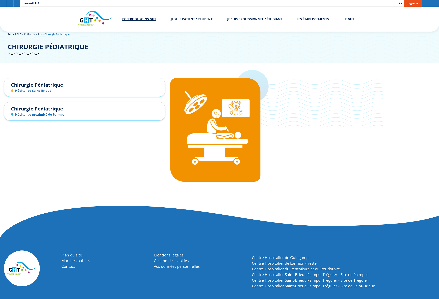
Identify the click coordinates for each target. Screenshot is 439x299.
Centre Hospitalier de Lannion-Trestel (285, 263)
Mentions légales (168, 254)
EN (400, 3)
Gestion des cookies (171, 260)
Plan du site (71, 254)
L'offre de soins (33, 34)
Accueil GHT (14, 34)
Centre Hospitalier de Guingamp (280, 257)
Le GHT (348, 19)
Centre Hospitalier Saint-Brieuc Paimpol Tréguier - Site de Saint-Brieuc (313, 285)
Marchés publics (75, 260)
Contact (68, 266)
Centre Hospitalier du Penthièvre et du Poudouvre (296, 268)
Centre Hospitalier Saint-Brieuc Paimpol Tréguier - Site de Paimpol (310, 274)
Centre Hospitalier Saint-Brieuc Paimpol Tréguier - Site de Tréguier (310, 280)
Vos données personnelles (177, 266)
